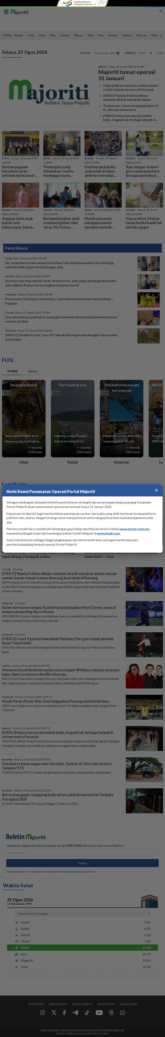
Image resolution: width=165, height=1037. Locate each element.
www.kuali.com (108, 533)
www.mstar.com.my (135, 529)
